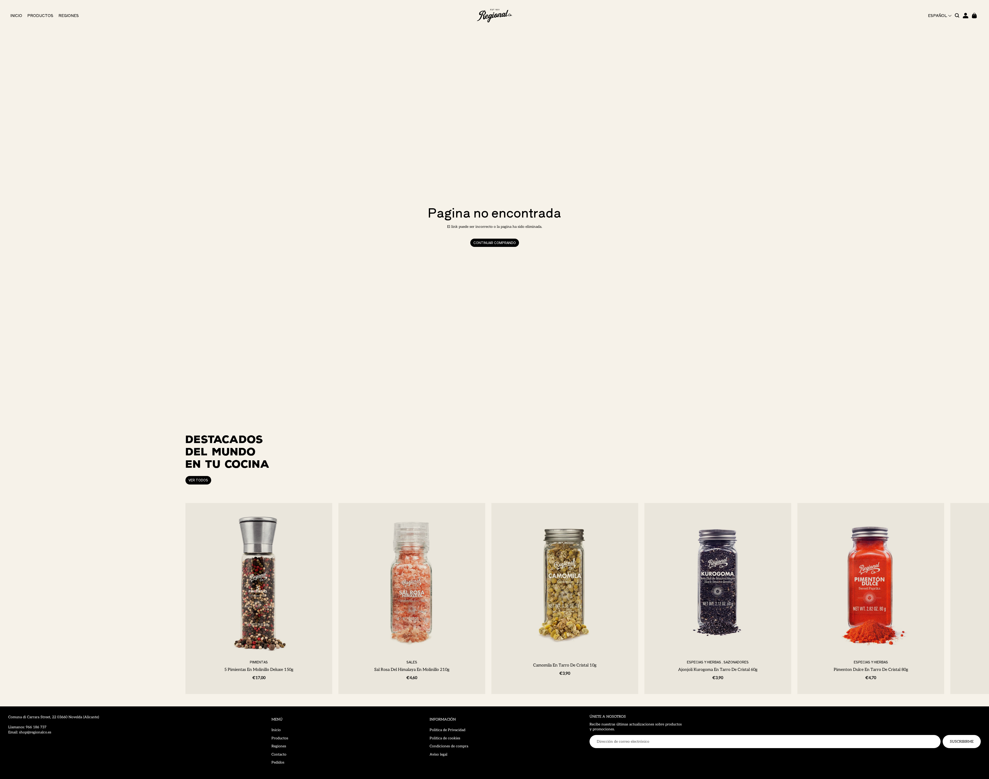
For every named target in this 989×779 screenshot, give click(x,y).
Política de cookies (445, 738)
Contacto (278, 754)
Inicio (276, 730)
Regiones (278, 746)
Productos (279, 738)
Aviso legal (438, 754)
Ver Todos (198, 480)
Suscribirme (962, 741)
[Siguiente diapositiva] (798, 598)
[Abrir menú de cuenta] (965, 15)
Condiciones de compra (449, 746)
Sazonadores (736, 662)
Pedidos (277, 762)
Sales (411, 662)
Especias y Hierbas (704, 662)
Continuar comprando (494, 242)
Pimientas (259, 662)
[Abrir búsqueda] (957, 15)
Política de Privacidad (447, 730)
